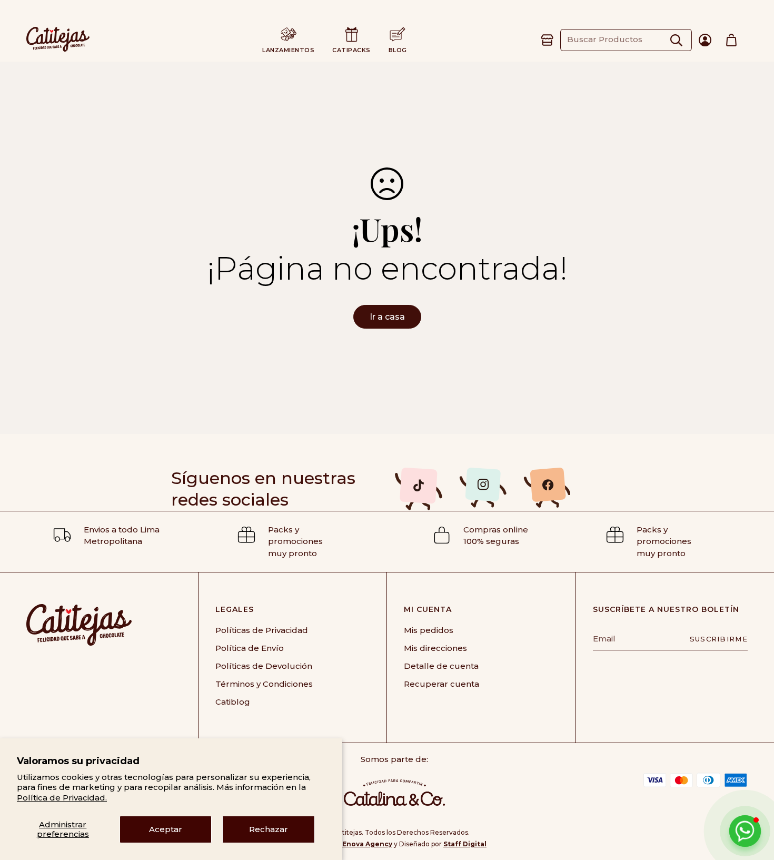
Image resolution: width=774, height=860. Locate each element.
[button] (731, 40)
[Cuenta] (705, 40)
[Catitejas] (58, 40)
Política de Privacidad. (62, 798)
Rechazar (268, 829)
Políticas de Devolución (263, 666)
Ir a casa (387, 317)
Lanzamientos (288, 50)
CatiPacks (351, 50)
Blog (398, 50)
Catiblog (232, 702)
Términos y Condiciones (264, 684)
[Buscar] (676, 40)
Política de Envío (249, 648)
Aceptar (165, 829)
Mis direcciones (435, 648)
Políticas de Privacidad (261, 630)
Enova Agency (367, 844)
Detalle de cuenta (441, 666)
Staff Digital (465, 844)
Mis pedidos (428, 630)
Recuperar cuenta (441, 684)
